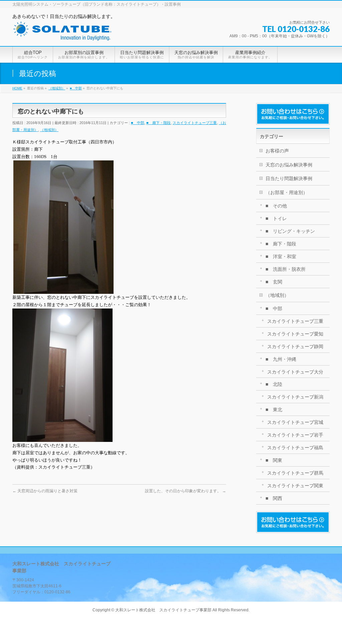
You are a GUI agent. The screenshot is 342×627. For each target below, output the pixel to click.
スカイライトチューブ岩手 (295, 435)
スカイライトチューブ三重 (195, 123)
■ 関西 (274, 498)
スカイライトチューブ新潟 (295, 397)
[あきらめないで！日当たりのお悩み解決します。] (62, 33)
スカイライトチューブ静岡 (295, 346)
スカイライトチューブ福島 (295, 447)
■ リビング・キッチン (290, 231)
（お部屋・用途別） (287, 192)
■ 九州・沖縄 (281, 359)
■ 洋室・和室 (281, 256)
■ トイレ (276, 218)
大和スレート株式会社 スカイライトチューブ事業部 (163, 610)
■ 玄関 (274, 281)
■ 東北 (274, 409)
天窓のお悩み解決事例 (289, 164)
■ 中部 (137, 123)
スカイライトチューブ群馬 (295, 473)
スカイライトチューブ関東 (295, 485)
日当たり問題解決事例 (289, 178)
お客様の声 (277, 150)
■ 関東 (274, 460)
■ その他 (276, 205)
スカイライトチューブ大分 (295, 372)
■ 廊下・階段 (158, 123)
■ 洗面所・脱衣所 (286, 269)
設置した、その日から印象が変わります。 (185, 491)
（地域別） (49, 130)
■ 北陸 (274, 384)
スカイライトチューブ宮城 (295, 422)
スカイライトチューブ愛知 (295, 334)
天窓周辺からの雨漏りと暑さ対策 (44, 491)
